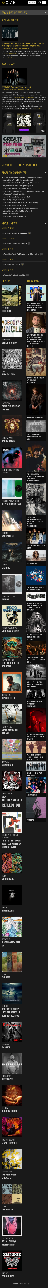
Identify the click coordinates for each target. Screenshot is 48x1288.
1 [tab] (4, 156)
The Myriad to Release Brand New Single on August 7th (17, 185)
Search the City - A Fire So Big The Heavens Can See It (17, 180)
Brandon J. (6, 48)
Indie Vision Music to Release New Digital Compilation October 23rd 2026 (23, 177)
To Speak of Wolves (10, 53)
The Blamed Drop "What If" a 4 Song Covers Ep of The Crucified (20, 183)
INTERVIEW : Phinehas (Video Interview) (16, 87)
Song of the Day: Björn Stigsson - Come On (14, 243)
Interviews (14, 48)
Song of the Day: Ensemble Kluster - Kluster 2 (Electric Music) (20, 202)
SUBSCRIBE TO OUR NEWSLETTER (19, 165)
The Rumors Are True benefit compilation (13, 194)
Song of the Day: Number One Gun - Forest (14, 205)
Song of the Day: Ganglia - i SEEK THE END (14, 216)
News (19, 48)
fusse (33, 1283)
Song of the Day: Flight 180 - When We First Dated (16, 188)
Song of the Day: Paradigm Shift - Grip (13, 199)
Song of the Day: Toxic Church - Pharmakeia (14, 233)
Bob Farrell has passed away (10, 213)
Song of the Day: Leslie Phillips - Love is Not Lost (16, 197)
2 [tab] (6, 156)
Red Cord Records (27, 97)
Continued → (12, 58)
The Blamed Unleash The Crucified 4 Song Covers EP (17, 211)
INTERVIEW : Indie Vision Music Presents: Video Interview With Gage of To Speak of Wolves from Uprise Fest (23, 44)
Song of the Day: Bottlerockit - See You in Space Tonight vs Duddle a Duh (23, 191)
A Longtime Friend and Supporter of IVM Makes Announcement (20, 208)
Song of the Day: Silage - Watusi (11, 264)
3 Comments (25, 48)
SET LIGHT (32, 2)
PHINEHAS (17, 97)
